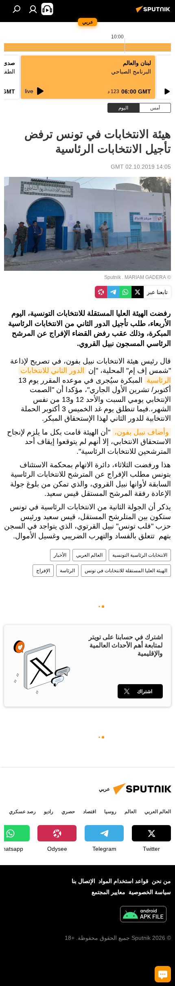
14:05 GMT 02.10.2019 (141, 166)
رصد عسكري (22, 811)
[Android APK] (143, 915)
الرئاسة (67, 570)
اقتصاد (89, 811)
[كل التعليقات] (163, 974)
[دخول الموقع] (33, 9)
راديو (48, 811)
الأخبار (60, 555)
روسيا (110, 811)
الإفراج (43, 570)
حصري (68, 811)
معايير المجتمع (108, 892)
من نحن (161, 881)
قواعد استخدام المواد (123, 881)
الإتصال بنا (83, 881)
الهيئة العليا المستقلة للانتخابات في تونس (126, 570)
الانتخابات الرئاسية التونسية (139, 555)
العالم (130, 811)
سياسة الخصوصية (150, 892)
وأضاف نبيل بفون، (141, 432)
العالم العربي (89, 555)
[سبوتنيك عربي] (154, 12)
